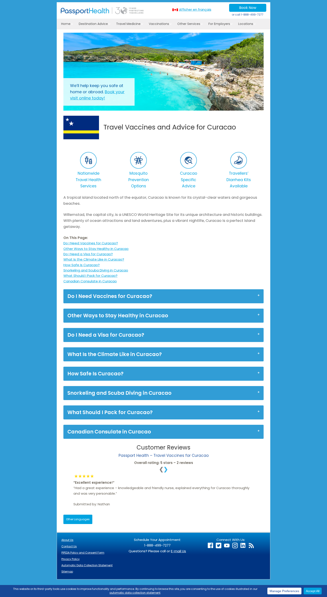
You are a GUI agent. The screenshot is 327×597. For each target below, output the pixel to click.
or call (247, 14)
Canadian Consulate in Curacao (90, 281)
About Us (67, 540)
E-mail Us (178, 551)
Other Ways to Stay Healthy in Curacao (96, 248)
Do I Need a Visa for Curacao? (88, 254)
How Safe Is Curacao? (81, 265)
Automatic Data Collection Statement (87, 565)
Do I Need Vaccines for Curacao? (90, 243)
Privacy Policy (70, 559)
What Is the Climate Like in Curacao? (93, 259)
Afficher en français (195, 9)
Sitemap (67, 571)
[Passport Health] (102, 13)
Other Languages (78, 519)
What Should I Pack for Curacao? (90, 275)
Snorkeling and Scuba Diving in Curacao (95, 270)
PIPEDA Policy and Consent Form (82, 553)
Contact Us (69, 546)
